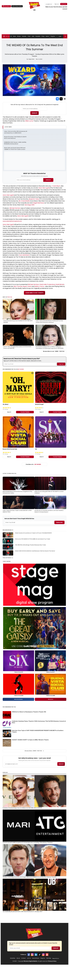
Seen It (9, 412)
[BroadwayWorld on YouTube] (47, 954)
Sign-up (57, 4)
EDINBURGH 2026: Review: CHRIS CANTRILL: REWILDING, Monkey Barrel (15, 143)
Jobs (33, 36)
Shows (19, 36)
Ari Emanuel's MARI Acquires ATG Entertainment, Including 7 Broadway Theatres (28, 842)
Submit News (35, 958)
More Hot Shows (18, 699)
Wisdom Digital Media (30, 961)
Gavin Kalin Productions (47, 284)
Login (60, 36)
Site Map (48, 958)
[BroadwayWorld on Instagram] (32, 954)
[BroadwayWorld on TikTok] (39, 954)
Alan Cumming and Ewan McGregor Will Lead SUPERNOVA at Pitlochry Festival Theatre (29, 877)
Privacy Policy (52, 961)
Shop (43, 36)
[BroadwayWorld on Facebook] (28, 954)
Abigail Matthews (38, 203)
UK (34, 10)
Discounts (50, 699)
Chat (29, 36)
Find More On (33, 464)
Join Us (29, 958)
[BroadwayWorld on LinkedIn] (35, 954)
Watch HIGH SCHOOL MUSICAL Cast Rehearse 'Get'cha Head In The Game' (35, 551)
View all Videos (7, 557)
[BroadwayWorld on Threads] (43, 954)
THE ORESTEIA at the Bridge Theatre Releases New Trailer (30, 545)
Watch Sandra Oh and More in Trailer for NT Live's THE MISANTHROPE (33, 533)
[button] (65, 36)
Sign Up (34, 113)
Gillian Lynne (29, 121)
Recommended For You (9, 707)
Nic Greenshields (24, 201)
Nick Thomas (18, 286)
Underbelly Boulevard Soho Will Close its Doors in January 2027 (22, 911)
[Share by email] (64, 98)
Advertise (12, 958)
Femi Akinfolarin (24, 255)
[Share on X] (61, 98)
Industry (24, 36)
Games (48, 36)
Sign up (61, 764)
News (14, 36)
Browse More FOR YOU (33, 751)
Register (53, 36)
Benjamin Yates (34, 199)
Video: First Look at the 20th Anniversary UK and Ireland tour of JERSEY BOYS (15, 132)
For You (9, 297)
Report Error (55, 958)
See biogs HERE (29, 205)
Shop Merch (7, 6)
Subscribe (59, 522)
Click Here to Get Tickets (34, 293)
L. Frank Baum (55, 186)
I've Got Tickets (25, 412)
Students (38, 36)
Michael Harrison (14, 208)
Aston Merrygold (43, 188)
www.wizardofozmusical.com (12, 221)
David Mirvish (60, 284)
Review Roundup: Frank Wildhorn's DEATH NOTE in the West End (15, 137)
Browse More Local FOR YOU (53, 351)
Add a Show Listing (17, 6)
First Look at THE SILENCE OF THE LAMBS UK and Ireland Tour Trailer (32, 539)
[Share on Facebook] (57, 98)
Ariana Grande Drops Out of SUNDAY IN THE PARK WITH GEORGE (22, 808)
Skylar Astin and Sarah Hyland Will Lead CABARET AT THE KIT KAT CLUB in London (15, 148)
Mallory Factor (39, 286)
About (18, 958)
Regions (43, 958)
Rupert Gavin (27, 286)
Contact (23, 958)
